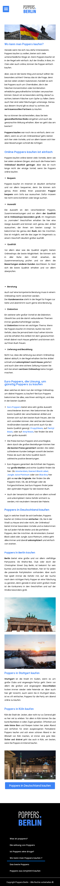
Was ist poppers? (19, 838)
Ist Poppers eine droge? (22, 851)
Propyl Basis (36, 428)
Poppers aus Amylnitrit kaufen (25, 870)
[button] (6, 9)
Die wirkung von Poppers (22, 845)
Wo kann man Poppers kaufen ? (26, 858)
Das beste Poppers (19, 864)
